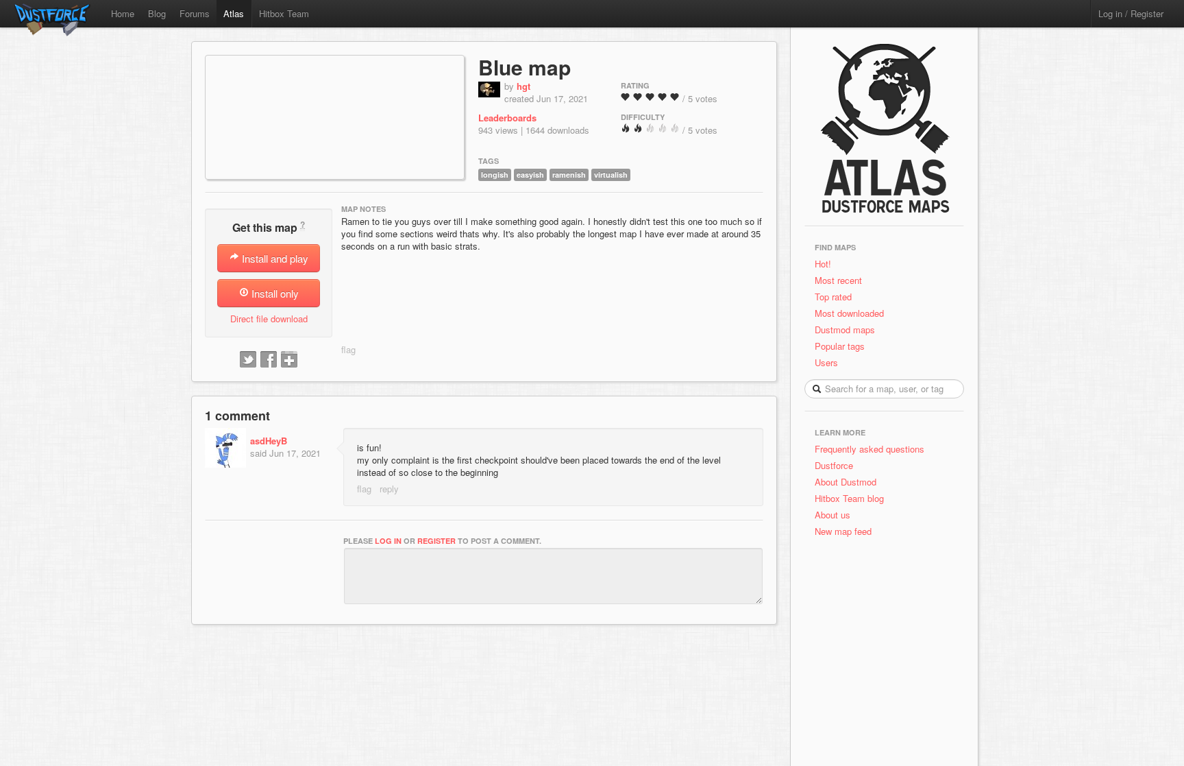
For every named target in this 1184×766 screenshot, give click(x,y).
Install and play (273, 258)
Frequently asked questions (869, 448)
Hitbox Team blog (849, 498)
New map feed (846, 531)
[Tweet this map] (248, 360)
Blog (157, 13)
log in (388, 541)
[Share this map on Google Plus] (289, 360)
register (436, 541)
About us (832, 514)
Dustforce (834, 465)
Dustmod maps (845, 329)
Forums (195, 13)
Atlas (233, 13)
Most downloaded (849, 313)
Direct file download (269, 318)
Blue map (524, 67)
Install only (274, 293)
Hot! (823, 263)
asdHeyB (268, 440)
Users (826, 362)
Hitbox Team (284, 13)
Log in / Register (1130, 13)
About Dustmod (845, 481)
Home (122, 13)
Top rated (833, 296)
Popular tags (840, 345)
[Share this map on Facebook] (269, 360)
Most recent (838, 280)
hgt (523, 86)
